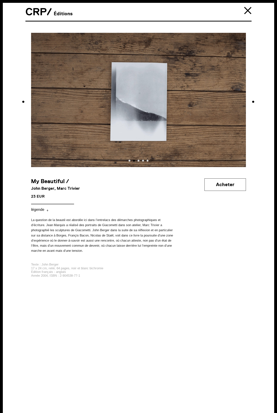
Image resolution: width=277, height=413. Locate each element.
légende (37, 209)
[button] (129, 161)
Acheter (225, 184)
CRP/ (38, 11)
